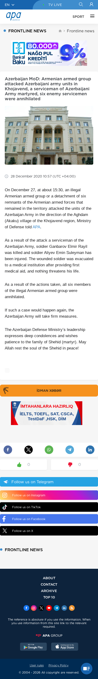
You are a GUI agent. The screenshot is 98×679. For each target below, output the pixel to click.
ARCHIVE (49, 591)
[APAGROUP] (49, 635)
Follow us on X (22, 531)
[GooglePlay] (33, 647)
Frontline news (80, 31)
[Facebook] (26, 608)
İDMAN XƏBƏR (49, 390)
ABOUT (49, 578)
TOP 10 (49, 597)
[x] (41, 608)
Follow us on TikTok (26, 507)
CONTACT (49, 584)
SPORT (78, 17)
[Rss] (72, 608)
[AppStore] (64, 647)
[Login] (91, 4)
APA (36, 227)
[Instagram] (34, 608)
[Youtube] (49, 608)
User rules (37, 665)
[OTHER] (91, 16)
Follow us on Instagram (28, 495)
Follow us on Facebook (28, 519)
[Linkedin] (64, 608)
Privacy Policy (59, 665)
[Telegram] (56, 608)
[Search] (81, 4)
